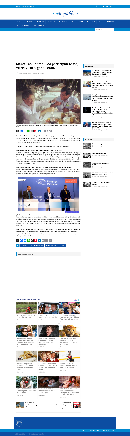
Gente (100, 21)
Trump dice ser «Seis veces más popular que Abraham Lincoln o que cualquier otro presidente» (102, 125)
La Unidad (24, 246)
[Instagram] (111, 6)
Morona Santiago (52, 246)
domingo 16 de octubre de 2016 (28, 73)
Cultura (110, 21)
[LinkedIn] (103, 6)
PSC (63, 246)
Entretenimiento (23, 25)
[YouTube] (107, 6)
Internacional (77, 21)
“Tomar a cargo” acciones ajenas (101, 183)
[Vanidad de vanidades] (87, 155)
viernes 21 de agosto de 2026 (101, 186)
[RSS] (114, 6)
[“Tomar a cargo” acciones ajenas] (87, 184)
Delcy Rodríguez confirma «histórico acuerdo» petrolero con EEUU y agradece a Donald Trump (102, 97)
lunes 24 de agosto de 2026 (100, 176)
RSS (113, 430)
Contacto (106, 430)
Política (29, 21)
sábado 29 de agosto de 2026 (101, 76)
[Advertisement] (65, 45)
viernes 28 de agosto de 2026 (101, 146)
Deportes (51, 21)
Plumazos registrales (99, 144)
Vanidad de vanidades (99, 153)
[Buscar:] (104, 29)
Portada (19, 21)
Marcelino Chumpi (37, 246)
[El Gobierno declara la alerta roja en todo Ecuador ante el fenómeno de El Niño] (87, 73)
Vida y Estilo (39, 25)
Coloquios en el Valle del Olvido (100, 164)
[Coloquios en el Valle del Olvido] (87, 165)
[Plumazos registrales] (87, 146)
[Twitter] (100, 6)
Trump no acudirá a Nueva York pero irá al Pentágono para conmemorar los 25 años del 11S (102, 84)
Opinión (40, 21)
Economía (63, 21)
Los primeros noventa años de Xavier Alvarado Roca (102, 173)
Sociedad (91, 21)
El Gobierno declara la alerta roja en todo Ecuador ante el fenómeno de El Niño (102, 72)
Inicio (84, 430)
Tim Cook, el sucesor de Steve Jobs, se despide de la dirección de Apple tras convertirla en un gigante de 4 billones (102, 111)
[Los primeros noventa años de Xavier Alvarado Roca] (87, 175)
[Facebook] (96, 6)
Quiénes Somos (94, 430)
